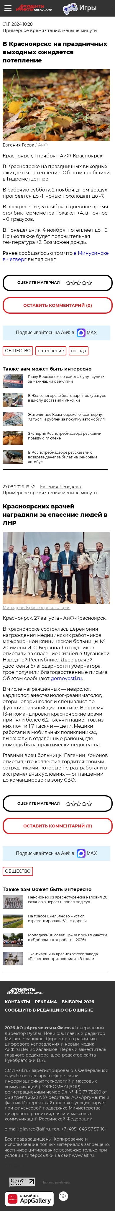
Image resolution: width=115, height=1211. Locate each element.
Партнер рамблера (56, 1182)
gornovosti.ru (66, 678)
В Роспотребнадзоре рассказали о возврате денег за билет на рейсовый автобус (62, 457)
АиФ (43, 145)
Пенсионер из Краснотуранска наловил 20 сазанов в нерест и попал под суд (67, 899)
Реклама (46, 1001)
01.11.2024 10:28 (18, 24)
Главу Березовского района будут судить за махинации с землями (66, 379)
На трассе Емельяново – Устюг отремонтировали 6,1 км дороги (57, 918)
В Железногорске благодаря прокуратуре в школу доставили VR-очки (67, 397)
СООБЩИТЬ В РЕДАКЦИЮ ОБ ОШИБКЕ (49, 1010)
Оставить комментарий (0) (57, 305)
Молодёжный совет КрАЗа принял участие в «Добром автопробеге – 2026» (67, 937)
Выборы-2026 (78, 1001)
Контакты (17, 1001)
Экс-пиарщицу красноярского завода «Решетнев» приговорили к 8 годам (63, 956)
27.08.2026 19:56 (19, 486)
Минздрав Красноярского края (36, 607)
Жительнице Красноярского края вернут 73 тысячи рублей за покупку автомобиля (66, 416)
